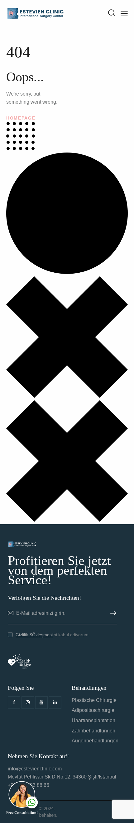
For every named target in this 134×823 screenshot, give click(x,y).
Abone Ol (112, 613)
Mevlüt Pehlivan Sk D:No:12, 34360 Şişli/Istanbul (62, 776)
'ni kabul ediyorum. (53, 634)
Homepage (21, 117)
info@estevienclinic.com (35, 768)
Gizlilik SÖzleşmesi (34, 635)
